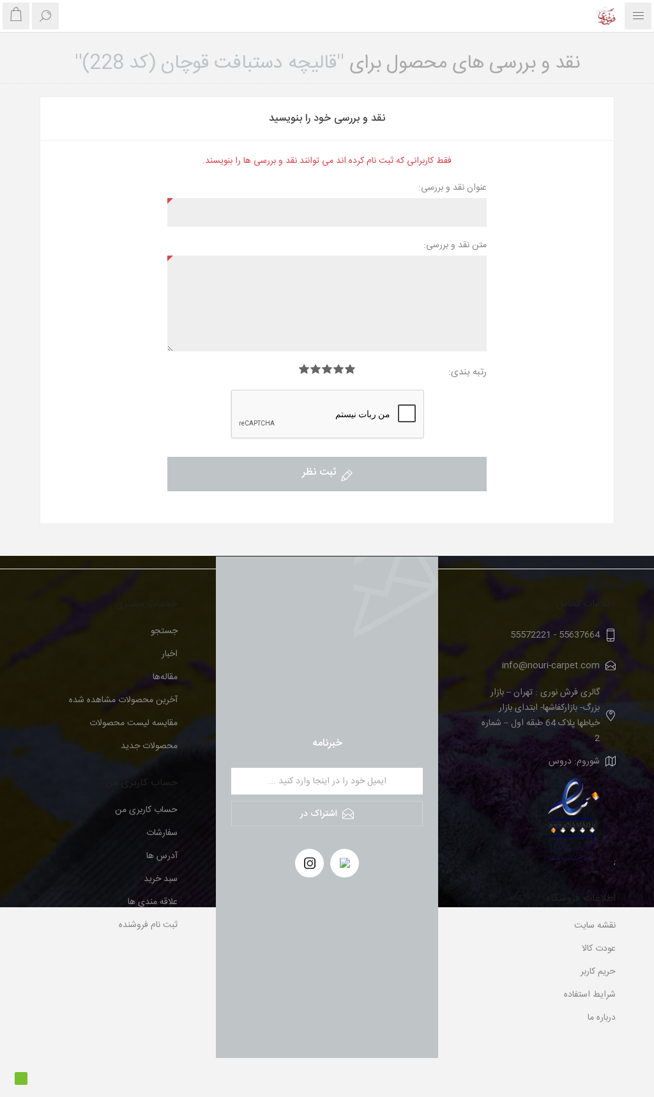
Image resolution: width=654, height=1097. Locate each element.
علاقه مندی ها (153, 902)
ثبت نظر (319, 472)
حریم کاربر (598, 971)
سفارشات (162, 833)
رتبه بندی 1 (350, 369)
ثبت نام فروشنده (148, 925)
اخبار (170, 654)
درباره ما (602, 1017)
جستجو (164, 631)
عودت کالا (599, 948)
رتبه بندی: (467, 372)
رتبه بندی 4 (315, 369)
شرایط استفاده (590, 994)
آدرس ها (162, 856)
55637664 (579, 635)
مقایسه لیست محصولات (133, 723)
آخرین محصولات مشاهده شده (123, 700)
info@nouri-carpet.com (551, 665)
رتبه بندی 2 (338, 369)
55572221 (530, 635)
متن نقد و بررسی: (455, 245)
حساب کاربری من (146, 810)
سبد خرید (161, 879)
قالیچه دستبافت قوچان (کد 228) (209, 63)
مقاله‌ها (165, 677)
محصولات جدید (149, 746)
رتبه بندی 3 (327, 369)
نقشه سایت (595, 925)
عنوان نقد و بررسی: (452, 188)
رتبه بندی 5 (304, 369)
